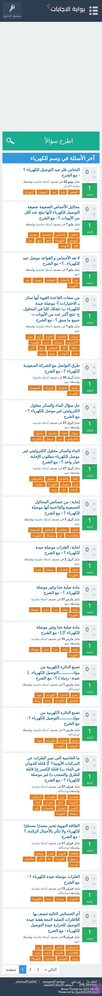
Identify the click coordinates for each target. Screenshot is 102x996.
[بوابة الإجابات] (65, 8)
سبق (42, 353)
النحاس (74, 192)
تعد (76, 280)
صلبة (65, 609)
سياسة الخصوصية (54, 981)
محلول (39, 433)
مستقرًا (73, 859)
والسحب (48, 808)
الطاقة (74, 853)
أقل (76, 245)
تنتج (39, 240)
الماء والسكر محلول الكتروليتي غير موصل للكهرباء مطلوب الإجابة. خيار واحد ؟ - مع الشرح (51, 456)
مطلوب (39, 484)
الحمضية (35, 529)
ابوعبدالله (74, 689)
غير (60, 438)
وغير (46, 609)
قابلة (60, 802)
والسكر (52, 433)
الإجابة (74, 489)
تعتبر (51, 853)
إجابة (75, 529)
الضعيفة (46, 234)
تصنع (75, 695)
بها (38, 947)
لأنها (48, 240)
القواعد (51, 280)
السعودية (35, 387)
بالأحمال (29, 859)
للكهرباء (29, 192)
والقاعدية (72, 535)
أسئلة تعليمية (41, 181)
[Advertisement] (51, 75)
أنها (39, 336)
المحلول (52, 347)
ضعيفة (33, 234)
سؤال (74, 433)
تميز (62, 797)
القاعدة (61, 336)
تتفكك (74, 347)
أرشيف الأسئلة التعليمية (58, 984)
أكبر (32, 347)
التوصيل (43, 192)
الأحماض (60, 234)
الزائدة (74, 864)
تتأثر (41, 859)
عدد (30, 240)
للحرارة (49, 958)
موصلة (58, 342)
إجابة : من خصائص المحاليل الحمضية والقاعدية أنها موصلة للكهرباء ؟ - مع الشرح (56, 507)
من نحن (76, 981)
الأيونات (64, 245)
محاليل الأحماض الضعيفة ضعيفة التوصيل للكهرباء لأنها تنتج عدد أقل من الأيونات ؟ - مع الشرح (52, 212)
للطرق (62, 808)
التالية (59, 947)
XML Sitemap (88, 984)
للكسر (74, 808)
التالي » (51, 969)
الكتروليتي (72, 438)
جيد (54, 192)
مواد (38, 695)
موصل (38, 280)
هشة (37, 952)
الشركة (49, 387)
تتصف (48, 947)
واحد (53, 489)
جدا (55, 609)
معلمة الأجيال (71, 186)
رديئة (37, 700)
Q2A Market (91, 989)
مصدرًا (40, 853)
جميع (52, 353)
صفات (74, 336)
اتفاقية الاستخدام (26, 981)
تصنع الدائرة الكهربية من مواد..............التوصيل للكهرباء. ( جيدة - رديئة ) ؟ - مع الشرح (53, 672)
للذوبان (49, 802)
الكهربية (50, 695)
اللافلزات (73, 952)
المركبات (36, 797)
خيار (63, 489)
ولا (49, 859)
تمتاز (29, 336)
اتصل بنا (92, 981)
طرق (75, 387)
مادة (75, 609)
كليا (64, 347)
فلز (63, 192)
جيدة (47, 342)
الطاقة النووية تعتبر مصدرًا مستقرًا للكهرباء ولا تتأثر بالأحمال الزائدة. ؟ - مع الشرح (52, 831)
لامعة (48, 952)
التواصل (62, 387)
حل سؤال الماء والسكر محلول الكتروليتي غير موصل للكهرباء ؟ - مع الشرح (53, 411)
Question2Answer (87, 992)
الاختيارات (72, 342)
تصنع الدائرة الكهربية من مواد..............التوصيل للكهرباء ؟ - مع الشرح (53, 718)
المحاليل (49, 529)
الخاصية (73, 797)
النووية (62, 853)
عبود (77, 229)
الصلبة (59, 952)
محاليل (74, 234)
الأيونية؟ (73, 802)
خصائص (62, 529)
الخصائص (72, 947)
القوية (49, 336)
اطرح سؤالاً (59, 140)
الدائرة (63, 695)
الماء (63, 433)
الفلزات (63, 569)
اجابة (75, 569)
